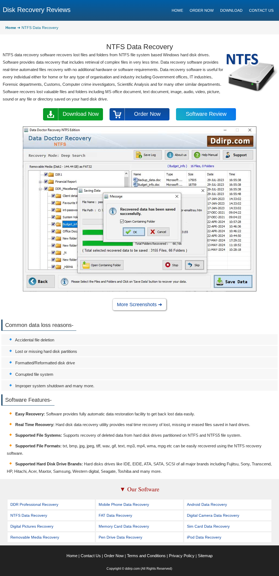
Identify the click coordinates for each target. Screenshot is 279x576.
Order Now (147, 114)
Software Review (206, 114)
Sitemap (205, 555)
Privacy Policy (182, 555)
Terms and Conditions (146, 555)
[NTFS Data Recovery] (139, 290)
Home (71, 555)
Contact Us (91, 555)
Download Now (81, 114)
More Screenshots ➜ (139, 304)
